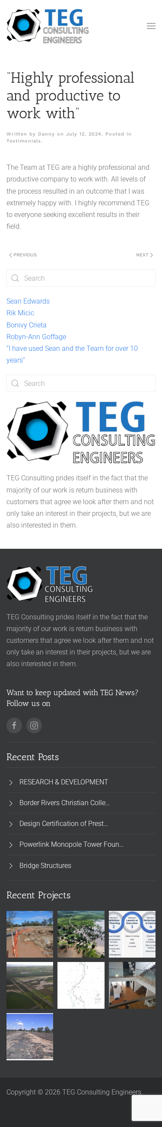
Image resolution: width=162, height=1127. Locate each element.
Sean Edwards (28, 301)
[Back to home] (47, 26)
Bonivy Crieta (26, 325)
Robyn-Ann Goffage (36, 337)
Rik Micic (20, 313)
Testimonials (23, 141)
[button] (151, 26)
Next (142, 255)
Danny (46, 134)
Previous (25, 255)
